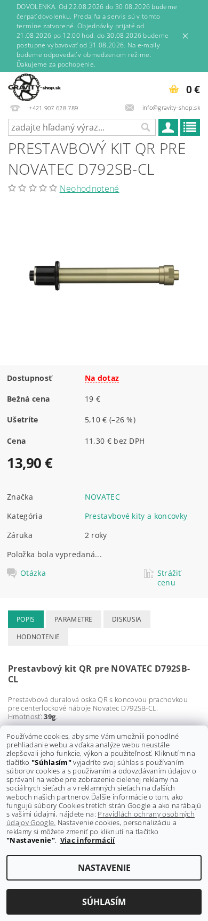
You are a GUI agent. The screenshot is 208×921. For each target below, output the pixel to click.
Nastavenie (104, 868)
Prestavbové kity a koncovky (136, 516)
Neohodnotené (89, 188)
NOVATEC (102, 497)
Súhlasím (104, 902)
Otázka (33, 573)
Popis (26, 619)
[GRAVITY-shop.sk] (34, 86)
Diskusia (127, 619)
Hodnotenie (38, 636)
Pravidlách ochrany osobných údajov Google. (100, 818)
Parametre (73, 619)
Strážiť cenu (169, 578)
